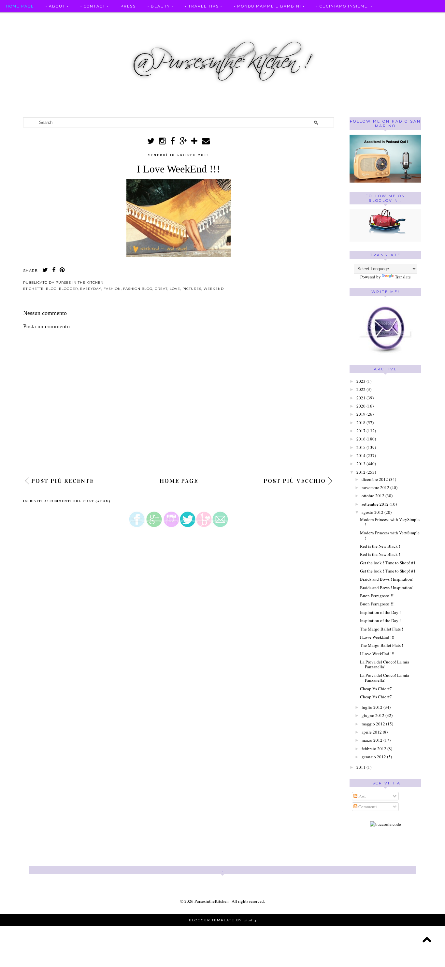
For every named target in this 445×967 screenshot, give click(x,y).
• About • (57, 6)
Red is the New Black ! (380, 546)
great (161, 289)
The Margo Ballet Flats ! (381, 629)
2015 (361, 447)
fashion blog (137, 289)
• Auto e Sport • (177, 19)
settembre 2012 (375, 504)
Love (175, 289)
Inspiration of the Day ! (380, 612)
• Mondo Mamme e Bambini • (269, 6)
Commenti (367, 807)
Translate (403, 277)
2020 (361, 406)
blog (51, 289)
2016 (361, 439)
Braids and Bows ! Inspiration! (386, 579)
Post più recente (62, 480)
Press (128, 6)
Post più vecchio (295, 480)
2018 (361, 422)
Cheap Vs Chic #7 (376, 689)
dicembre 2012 (375, 479)
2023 (361, 381)
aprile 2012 (372, 732)
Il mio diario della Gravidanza (390, 19)
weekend (214, 289)
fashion (112, 289)
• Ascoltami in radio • (237, 19)
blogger (68, 289)
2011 (361, 767)
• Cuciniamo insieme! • (344, 6)
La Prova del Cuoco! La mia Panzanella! (384, 664)
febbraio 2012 (374, 748)
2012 (361, 472)
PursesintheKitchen (212, 901)
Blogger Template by (222, 920)
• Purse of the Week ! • (307, 19)
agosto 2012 (372, 512)
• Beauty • (160, 6)
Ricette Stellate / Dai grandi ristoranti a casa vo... (75, 19)
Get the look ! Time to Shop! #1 (388, 563)
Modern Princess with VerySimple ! (390, 522)
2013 (361, 464)
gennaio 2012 (374, 757)
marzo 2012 (372, 740)
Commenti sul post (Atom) (80, 501)
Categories (20, 31)
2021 (361, 398)
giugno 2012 (373, 715)
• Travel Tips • (203, 6)
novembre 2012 (375, 487)
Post (361, 796)
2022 (361, 389)
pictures (191, 289)
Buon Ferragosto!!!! (377, 596)
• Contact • (94, 6)
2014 (361, 455)
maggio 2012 (373, 724)
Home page (20, 6)
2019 (361, 414)
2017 (361, 431)
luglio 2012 (372, 707)
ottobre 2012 (373, 495)
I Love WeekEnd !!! (377, 637)
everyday (90, 289)
